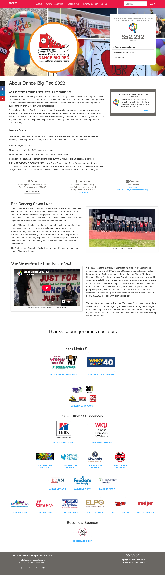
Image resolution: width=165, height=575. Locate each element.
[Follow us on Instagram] (28, 568)
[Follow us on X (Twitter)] (36, 568)
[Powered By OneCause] (133, 555)
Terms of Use (126, 562)
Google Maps (82, 192)
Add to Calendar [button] (32, 191)
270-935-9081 (132, 187)
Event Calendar (90, 3)
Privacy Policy (139, 562)
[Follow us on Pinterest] (43, 568)
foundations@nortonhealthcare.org (32, 560)
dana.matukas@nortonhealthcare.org (132, 189)
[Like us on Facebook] (21, 568)
